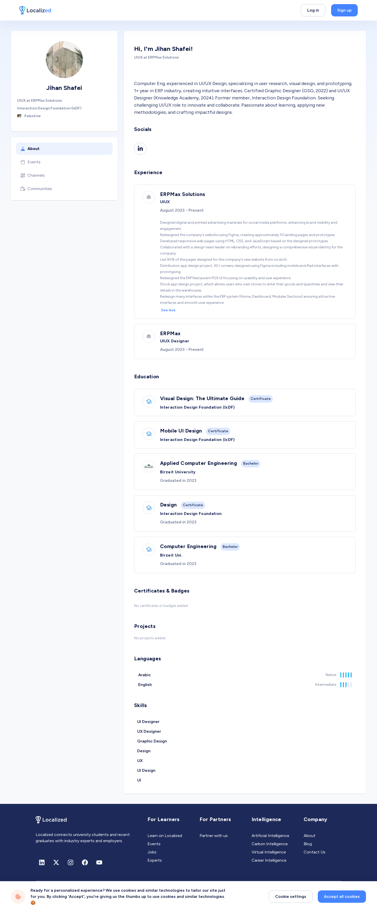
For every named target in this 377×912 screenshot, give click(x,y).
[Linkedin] (140, 149)
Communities (39, 188)
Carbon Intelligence (270, 843)
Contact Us (314, 852)
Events (34, 161)
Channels (36, 175)
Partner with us (214, 835)
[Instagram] (70, 862)
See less (168, 310)
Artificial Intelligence (270, 835)
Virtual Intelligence (269, 852)
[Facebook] (85, 862)
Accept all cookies (342, 896)
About (33, 148)
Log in (313, 10)
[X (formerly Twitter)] (56, 862)
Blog (308, 843)
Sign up (344, 10)
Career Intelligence (269, 860)
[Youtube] (99, 862)
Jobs (151, 852)
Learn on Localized (164, 835)
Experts (154, 860)
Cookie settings (290, 896)
